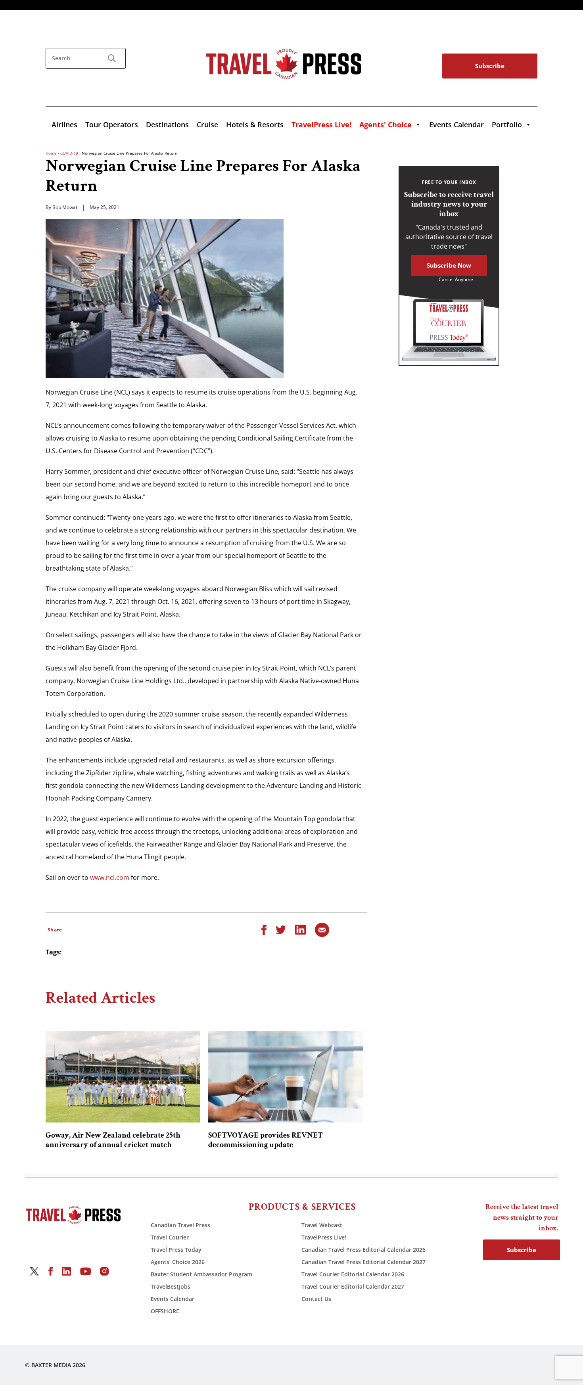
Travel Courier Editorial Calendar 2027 (352, 1286)
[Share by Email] (322, 929)
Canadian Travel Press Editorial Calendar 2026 (363, 1249)
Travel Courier (170, 1237)
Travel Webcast (321, 1225)
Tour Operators (111, 124)
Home (51, 153)
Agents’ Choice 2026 (178, 1262)
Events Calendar (456, 124)
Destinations (167, 124)
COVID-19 (69, 153)
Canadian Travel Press (180, 1225)
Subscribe (489, 66)
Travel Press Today (176, 1249)
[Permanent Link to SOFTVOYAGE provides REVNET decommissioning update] (285, 1077)
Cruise (207, 124)
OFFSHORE (165, 1311)
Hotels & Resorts (255, 124)
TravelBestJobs (170, 1286)
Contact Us (316, 1299)
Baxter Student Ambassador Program (201, 1274)
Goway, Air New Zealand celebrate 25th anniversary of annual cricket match (113, 1139)
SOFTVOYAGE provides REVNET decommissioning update (265, 1139)
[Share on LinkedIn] (300, 929)
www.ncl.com (109, 877)
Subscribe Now (449, 265)
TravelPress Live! (323, 1237)
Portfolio (507, 124)
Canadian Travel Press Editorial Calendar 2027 (363, 1262)
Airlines (64, 124)
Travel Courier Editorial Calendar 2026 (352, 1274)
